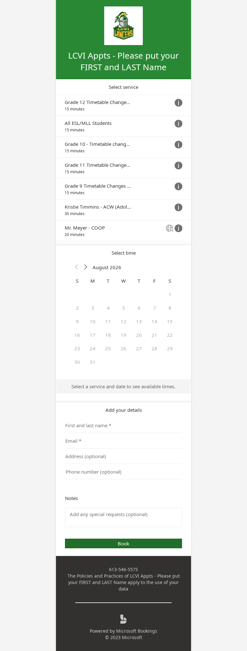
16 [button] (77, 335)
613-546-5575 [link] (123, 569)
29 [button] (170, 348)
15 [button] (170, 321)
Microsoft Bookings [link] (136, 631)
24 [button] (93, 348)
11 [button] (108, 321)
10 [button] (93, 321)
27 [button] (139, 348)
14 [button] (154, 321)
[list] (123, 168)
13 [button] (139, 321)
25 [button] (108, 348)
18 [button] (108, 335)
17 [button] (93, 335)
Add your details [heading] (123, 410)
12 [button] (123, 321)
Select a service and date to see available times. (123, 386)
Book (123, 543)
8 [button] (170, 308)
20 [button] (139, 335)
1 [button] (170, 294)
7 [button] (154, 308)
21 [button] (154, 335)
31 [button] (93, 362)
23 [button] (77, 348)
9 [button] (77, 321)
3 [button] (92, 308)
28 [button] (154, 348)
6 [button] (139, 308)
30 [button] (77, 362)
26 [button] (123, 348)
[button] (76, 267)
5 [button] (123, 308)
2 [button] (77, 308)
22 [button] (170, 335)
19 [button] (123, 335)
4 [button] (108, 308)
